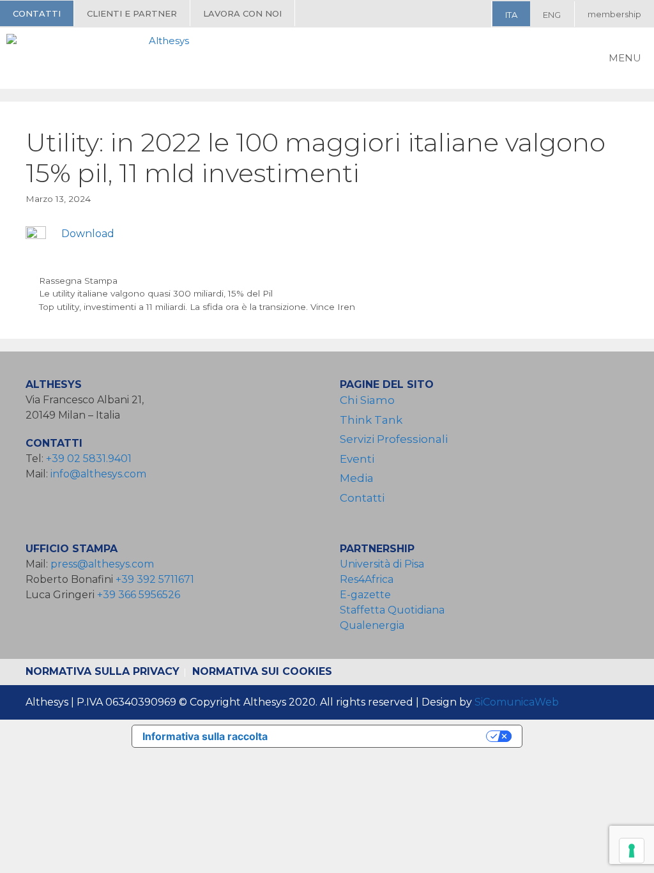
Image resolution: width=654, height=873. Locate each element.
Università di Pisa (382, 564)
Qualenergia (372, 625)
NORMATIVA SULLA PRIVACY (102, 671)
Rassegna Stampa (78, 280)
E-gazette (365, 595)
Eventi (357, 458)
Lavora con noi (242, 13)
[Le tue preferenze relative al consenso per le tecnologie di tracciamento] (632, 850)
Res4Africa (369, 579)
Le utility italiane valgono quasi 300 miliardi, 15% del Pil (156, 293)
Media (357, 478)
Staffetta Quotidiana (392, 610)
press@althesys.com (102, 564)
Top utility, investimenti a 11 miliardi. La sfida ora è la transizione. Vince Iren (197, 307)
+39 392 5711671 (155, 579)
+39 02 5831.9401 (89, 458)
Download (87, 234)
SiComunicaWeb (517, 702)
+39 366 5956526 (138, 595)
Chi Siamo (367, 400)
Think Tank (371, 419)
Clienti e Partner (132, 13)
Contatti (37, 13)
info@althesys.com (98, 474)
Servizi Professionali (394, 439)
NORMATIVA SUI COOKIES (262, 671)
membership (614, 14)
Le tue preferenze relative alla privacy (383, 736)
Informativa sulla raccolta (205, 736)
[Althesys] (100, 58)
